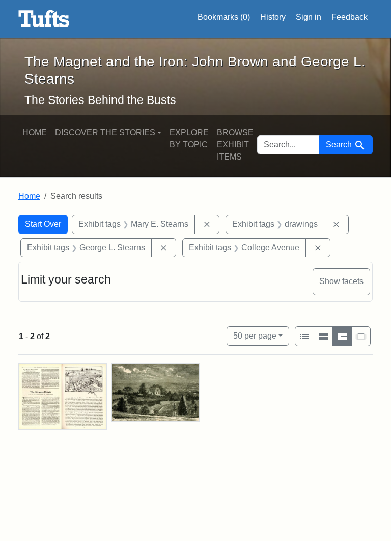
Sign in (308, 17)
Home (34, 132)
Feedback (349, 17)
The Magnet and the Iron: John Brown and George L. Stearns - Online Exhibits (44, 19)
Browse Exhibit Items (235, 144)
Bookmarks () (224, 17)
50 (254, 335)
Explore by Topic (189, 138)
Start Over (43, 224)
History (273, 17)
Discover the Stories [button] (105, 132)
